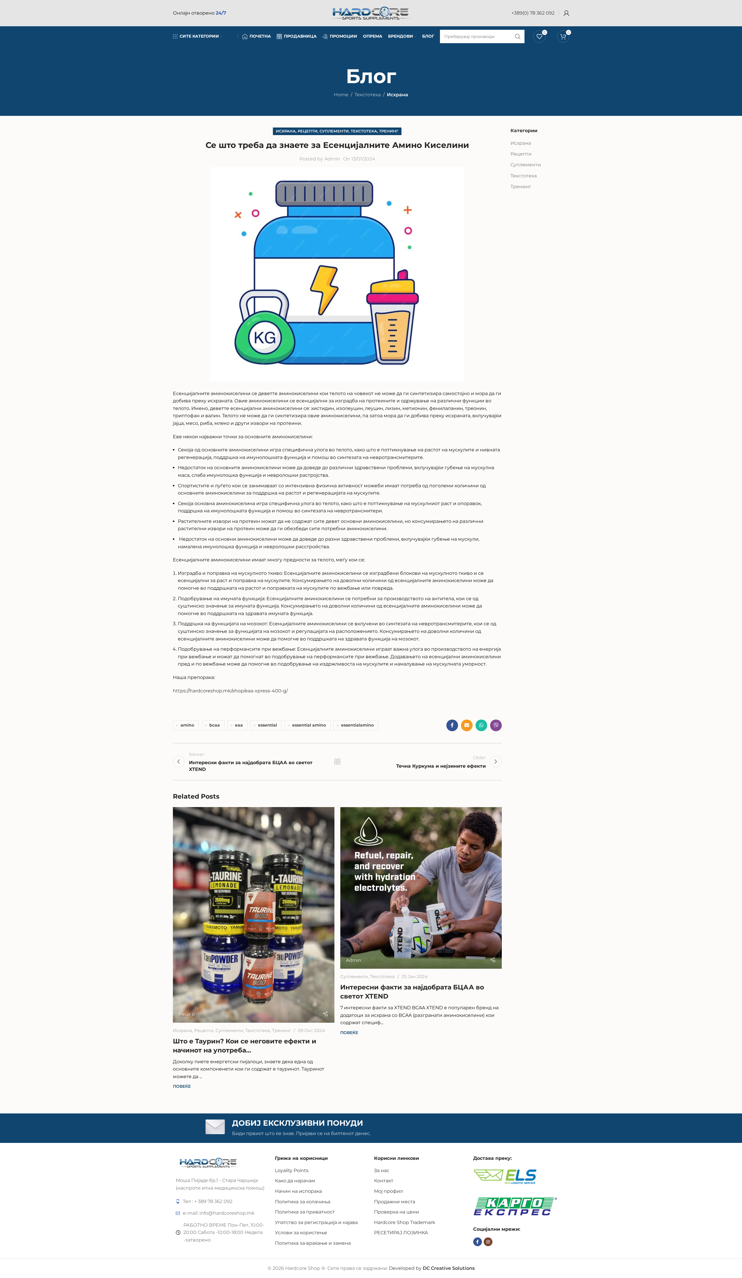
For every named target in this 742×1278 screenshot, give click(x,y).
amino (187, 725)
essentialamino (357, 725)
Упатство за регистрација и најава (316, 1222)
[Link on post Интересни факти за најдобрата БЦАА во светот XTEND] (421, 888)
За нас (381, 1170)
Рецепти (308, 131)
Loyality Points (291, 1170)
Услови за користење (301, 1232)
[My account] (566, 13)
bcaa (214, 725)
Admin (332, 159)
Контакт (383, 1180)
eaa (239, 725)
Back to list (337, 761)
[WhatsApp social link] (481, 725)
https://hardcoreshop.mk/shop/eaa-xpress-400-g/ (230, 691)
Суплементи (334, 131)
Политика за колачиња (302, 1201)
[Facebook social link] (452, 725)
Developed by (432, 1268)
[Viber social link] (496, 725)
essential (267, 725)
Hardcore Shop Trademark (404, 1222)
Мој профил (388, 1191)
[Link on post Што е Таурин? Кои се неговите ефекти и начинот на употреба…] (253, 915)
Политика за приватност (305, 1212)
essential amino (309, 725)
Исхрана (397, 94)
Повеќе (182, 1086)
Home (341, 94)
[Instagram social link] (488, 1241)
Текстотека (368, 94)
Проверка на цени (396, 1212)
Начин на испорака (298, 1191)
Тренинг (389, 131)
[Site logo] (371, 12)
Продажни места (394, 1201)
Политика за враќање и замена (313, 1243)
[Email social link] (467, 725)
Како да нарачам (295, 1180)
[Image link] (208, 1162)
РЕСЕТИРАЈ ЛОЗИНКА (401, 1232)
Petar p (187, 1014)
